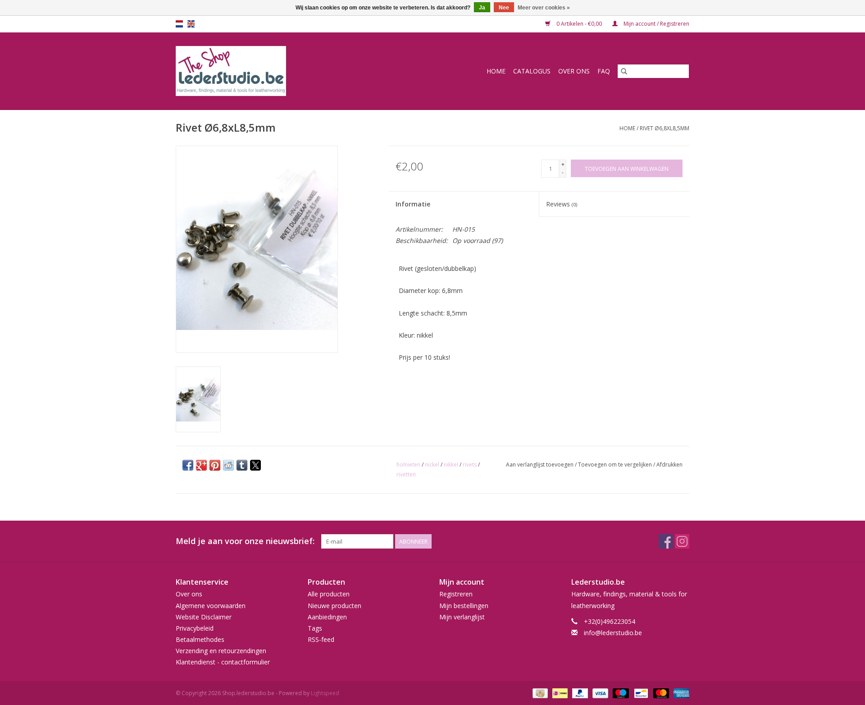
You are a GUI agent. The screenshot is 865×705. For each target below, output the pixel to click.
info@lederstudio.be (613, 632)
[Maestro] (620, 692)
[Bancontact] (640, 692)
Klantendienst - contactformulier (223, 662)
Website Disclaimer (204, 617)
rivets (470, 464)
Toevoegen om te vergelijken (615, 464)
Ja (482, 8)
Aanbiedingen (327, 617)
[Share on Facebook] (187, 465)
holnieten (408, 464)
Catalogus (532, 71)
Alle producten (329, 594)
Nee (504, 8)
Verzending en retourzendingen (221, 650)
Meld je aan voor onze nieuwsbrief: (245, 541)
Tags (315, 628)
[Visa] (599, 692)
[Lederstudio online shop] (265, 71)
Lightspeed (325, 693)
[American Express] (679, 692)
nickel (432, 464)
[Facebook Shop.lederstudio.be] (666, 541)
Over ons (574, 71)
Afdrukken (669, 464)
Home (496, 71)
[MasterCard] (660, 692)
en (191, 23)
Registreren (456, 594)
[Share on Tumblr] (242, 465)
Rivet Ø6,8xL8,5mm (664, 128)
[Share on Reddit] (228, 465)
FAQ (603, 71)
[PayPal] (579, 692)
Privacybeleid (195, 628)
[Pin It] (214, 465)
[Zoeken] (624, 71)
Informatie (413, 204)
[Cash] (539, 692)
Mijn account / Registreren (655, 23)
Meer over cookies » (544, 8)
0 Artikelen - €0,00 (579, 23)
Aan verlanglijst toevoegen (540, 464)
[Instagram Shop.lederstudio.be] (682, 541)
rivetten (406, 474)
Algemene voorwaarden (211, 605)
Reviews (561, 204)
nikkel (451, 464)
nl (179, 23)
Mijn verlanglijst (462, 617)
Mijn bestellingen (463, 605)
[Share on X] (255, 465)
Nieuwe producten (334, 605)
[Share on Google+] (201, 465)
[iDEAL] (559, 692)
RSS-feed (321, 639)
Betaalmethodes (200, 639)
